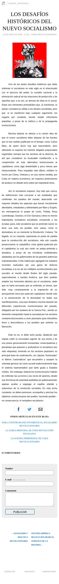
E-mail (15, 479)
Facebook (18, 409)
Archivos (29, 571)
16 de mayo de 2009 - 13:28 (16, 34)
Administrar (49, 571)
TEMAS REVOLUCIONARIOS (43, 34)
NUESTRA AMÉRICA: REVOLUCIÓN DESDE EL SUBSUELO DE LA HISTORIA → (42, 539)
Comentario (10, 491)
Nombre (9, 468)
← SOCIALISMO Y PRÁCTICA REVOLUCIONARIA (19, 537)
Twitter (29, 409)
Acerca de (9, 571)
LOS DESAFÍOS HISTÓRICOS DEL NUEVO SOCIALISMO (29, 21)
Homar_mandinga (18, 3)
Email (40, 409)
